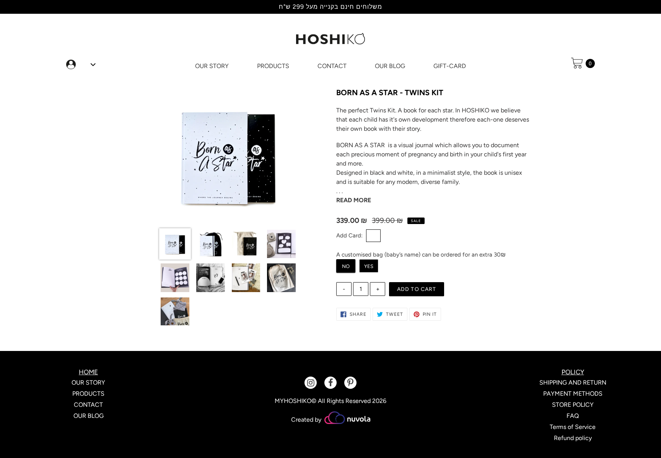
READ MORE (353, 200)
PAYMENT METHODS (572, 393)
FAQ (573, 415)
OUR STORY (88, 382)
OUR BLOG (88, 415)
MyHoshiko (293, 400)
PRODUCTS (88, 393)
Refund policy (573, 438)
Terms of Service (573, 426)
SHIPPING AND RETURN (572, 382)
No (346, 266)
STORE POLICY (573, 404)
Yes (368, 266)
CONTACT (88, 404)
